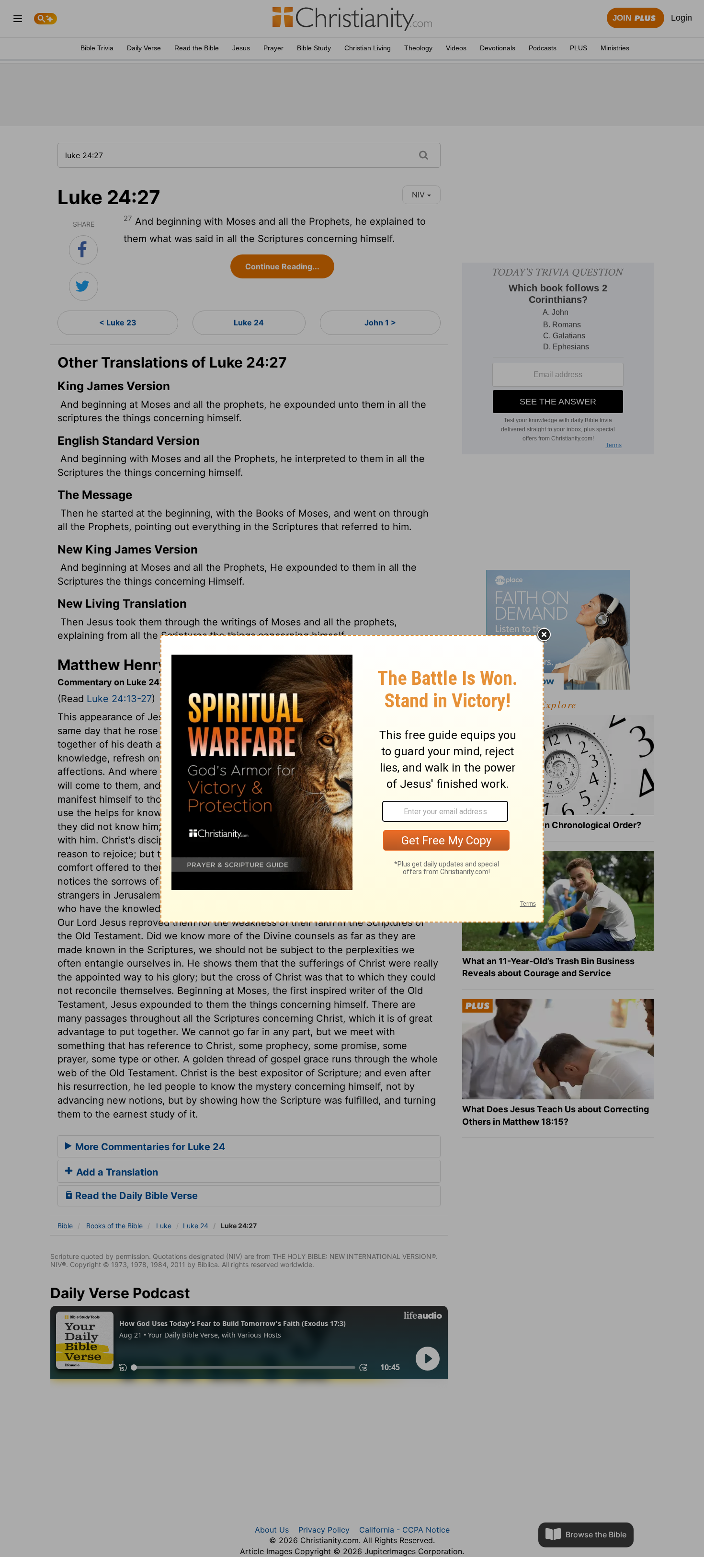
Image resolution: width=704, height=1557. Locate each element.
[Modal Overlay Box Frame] (352, 779)
